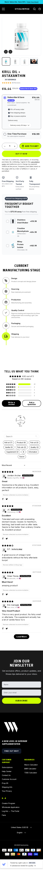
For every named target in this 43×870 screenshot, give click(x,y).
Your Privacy (7, 791)
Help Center (6, 771)
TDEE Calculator (30, 773)
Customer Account (9, 779)
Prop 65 (5, 783)
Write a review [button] (11, 403)
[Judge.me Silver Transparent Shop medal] (20, 420)
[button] (39, 9)
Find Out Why (11, 751)
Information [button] (33, 452)
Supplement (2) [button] (12, 452)
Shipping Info (7, 787)
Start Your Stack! (33, 2)
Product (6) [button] (21, 443)
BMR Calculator (30, 769)
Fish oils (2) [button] (21, 447)
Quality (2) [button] (35, 447)
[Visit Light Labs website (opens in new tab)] (4, 864)
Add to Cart (32, 146)
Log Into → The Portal (10, 811)
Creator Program (8, 803)
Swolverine (24, 845)
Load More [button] (21, 636)
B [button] (23, 452)
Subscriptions (7, 767)
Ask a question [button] (31, 403)
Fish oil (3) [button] (34, 443)
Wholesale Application (10, 807)
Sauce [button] (21, 457)
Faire (4, 815)
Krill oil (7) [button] (8, 443)
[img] (7, 472)
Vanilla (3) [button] (9, 447)
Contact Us (6, 775)
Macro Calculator (31, 765)
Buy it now (21, 154)
